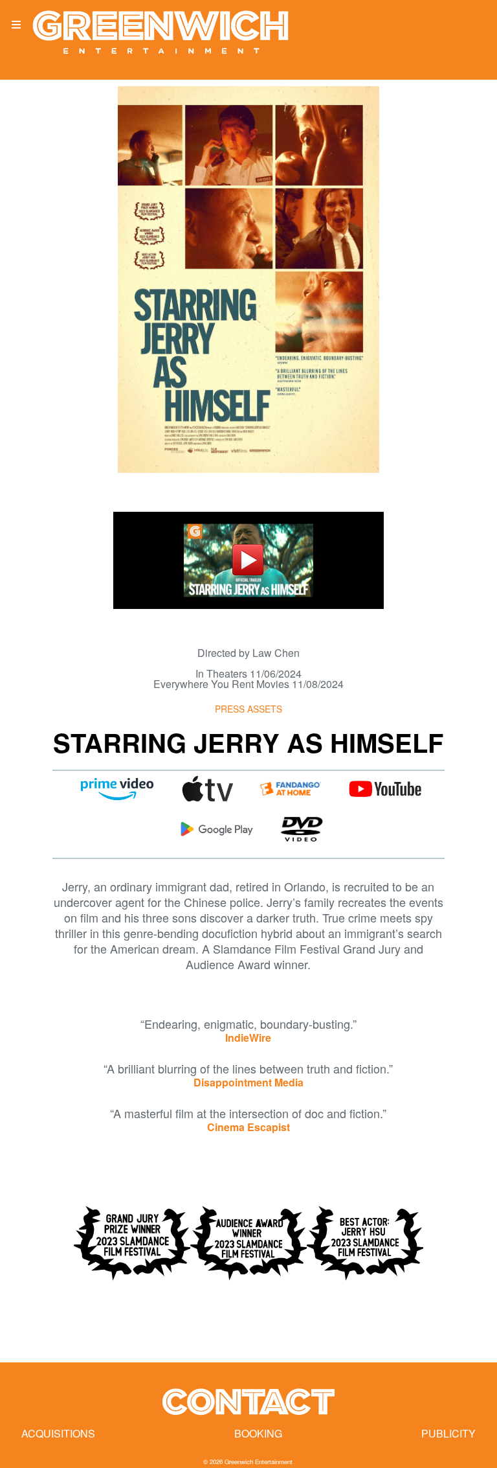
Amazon (117, 789)
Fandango (290, 789)
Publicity (448, 1433)
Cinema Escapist (248, 1126)
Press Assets (248, 708)
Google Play (216, 829)
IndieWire (248, 1037)
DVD (301, 829)
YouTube (385, 789)
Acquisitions (58, 1433)
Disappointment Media (248, 1082)
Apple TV (207, 789)
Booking (258, 1433)
